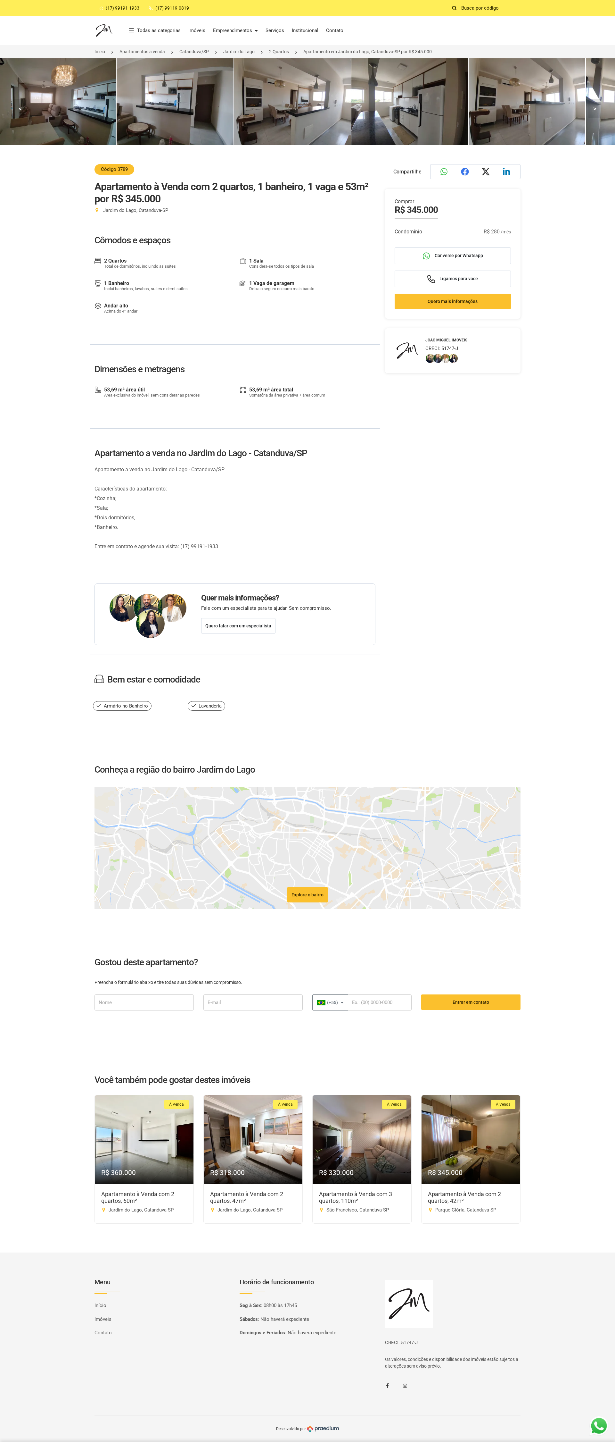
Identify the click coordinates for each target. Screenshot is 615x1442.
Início (99, 51)
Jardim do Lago (239, 51)
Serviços (275, 30)
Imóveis (196, 30)
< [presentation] (20, 109)
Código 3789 (114, 169)
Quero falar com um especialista (238, 625)
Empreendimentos (233, 30)
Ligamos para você (458, 278)
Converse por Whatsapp (458, 255)
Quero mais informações (453, 301)
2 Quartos (279, 51)
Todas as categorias (159, 30)
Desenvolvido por (291, 1429)
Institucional (305, 30)
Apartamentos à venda (142, 51)
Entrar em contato (471, 1002)
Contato (334, 30)
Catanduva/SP (194, 51)
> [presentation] (594, 109)
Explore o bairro (307, 894)
